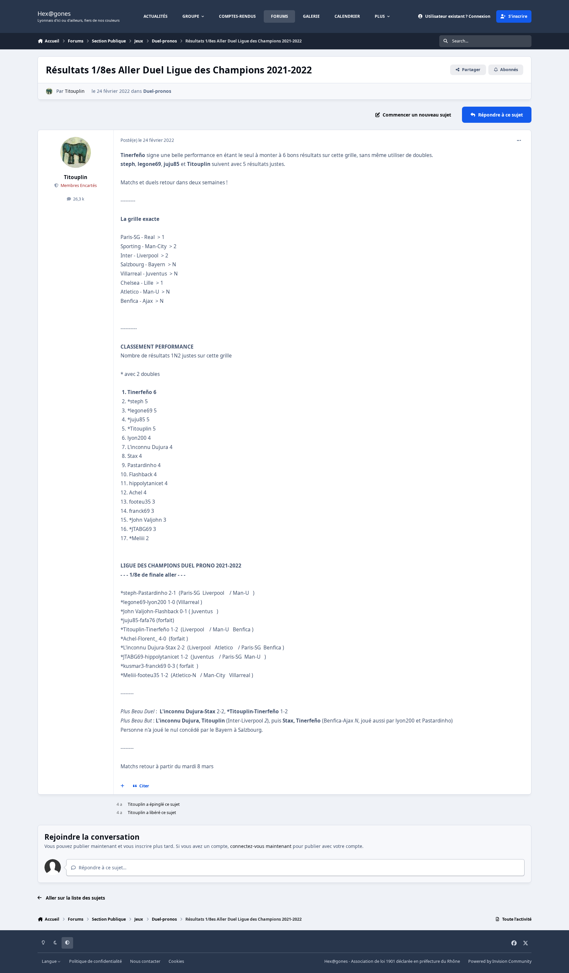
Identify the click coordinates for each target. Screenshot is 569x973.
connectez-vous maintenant (260, 846)
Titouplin (75, 91)
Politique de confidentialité (95, 961)
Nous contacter (145, 961)
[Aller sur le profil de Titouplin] (49, 91)
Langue (50, 961)
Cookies (176, 961)
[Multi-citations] (122, 786)
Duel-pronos (157, 91)
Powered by (499, 961)
